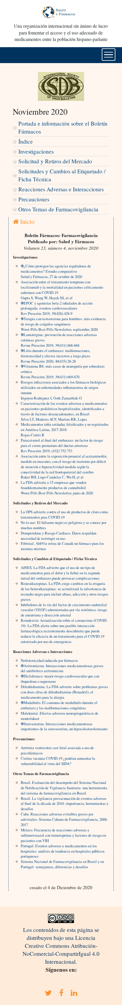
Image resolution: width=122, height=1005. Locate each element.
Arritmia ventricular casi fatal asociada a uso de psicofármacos (57, 750)
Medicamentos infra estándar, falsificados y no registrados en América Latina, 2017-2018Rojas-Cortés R (64, 429)
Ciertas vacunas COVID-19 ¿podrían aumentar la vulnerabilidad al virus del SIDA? (58, 761)
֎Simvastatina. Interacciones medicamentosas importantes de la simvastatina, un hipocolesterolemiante (64, 726)
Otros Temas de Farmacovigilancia (58, 209)
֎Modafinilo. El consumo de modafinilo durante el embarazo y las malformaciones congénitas (59, 705)
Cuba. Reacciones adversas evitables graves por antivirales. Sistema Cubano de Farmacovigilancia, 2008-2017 (64, 819)
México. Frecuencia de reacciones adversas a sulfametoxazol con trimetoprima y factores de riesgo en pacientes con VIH (63, 835)
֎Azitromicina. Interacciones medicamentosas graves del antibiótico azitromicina (62, 668)
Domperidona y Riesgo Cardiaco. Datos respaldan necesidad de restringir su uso (58, 535)
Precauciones (33, 199)
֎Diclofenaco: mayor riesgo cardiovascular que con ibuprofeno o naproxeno (60, 678)
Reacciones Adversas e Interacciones (61, 189)
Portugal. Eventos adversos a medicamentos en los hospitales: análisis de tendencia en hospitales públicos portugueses (63, 851)
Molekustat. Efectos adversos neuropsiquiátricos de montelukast (59, 715)
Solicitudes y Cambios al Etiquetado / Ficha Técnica (61, 175)
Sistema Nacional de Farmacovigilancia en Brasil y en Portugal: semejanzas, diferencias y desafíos (62, 864)
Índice (25, 141)
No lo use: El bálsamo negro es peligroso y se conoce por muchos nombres (63, 525)
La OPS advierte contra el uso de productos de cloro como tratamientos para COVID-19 (64, 514)
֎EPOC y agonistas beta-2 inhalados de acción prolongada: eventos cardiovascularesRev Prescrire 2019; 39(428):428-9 (56, 308)
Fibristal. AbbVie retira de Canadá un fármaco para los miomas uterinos (62, 546)
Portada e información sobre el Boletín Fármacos (62, 127)
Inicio (26, 221)
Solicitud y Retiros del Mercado (55, 161)
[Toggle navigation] (108, 54)
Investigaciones (36, 151)
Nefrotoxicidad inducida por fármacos (49, 660)
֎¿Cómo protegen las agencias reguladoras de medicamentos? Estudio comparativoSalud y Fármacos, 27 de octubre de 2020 (56, 271)
